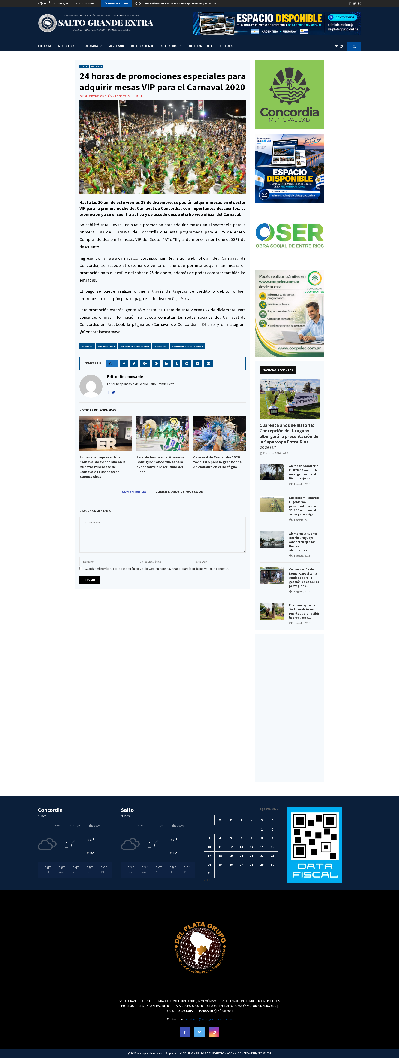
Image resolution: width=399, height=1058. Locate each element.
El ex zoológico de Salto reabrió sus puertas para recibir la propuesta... (304, 611)
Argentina (66, 46)
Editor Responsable (95, 95)
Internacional (142, 46)
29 (261, 864)
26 (231, 864)
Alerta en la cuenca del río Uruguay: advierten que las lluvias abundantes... (303, 541)
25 (220, 864)
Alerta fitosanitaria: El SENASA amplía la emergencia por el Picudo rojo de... (304, 472)
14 (251, 847)
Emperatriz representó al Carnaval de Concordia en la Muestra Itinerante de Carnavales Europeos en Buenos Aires (102, 467)
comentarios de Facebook (179, 491)
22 (261, 856)
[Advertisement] (290, 708)
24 (209, 864)
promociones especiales (187, 346)
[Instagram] (342, 46)
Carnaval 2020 (106, 346)
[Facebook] (333, 46)
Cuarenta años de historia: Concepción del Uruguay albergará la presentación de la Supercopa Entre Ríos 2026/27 (289, 436)
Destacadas (96, 66)
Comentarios (134, 491)
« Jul (207, 880)
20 (241, 856)
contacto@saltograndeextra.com (209, 1019)
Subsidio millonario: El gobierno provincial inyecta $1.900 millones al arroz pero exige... (304, 506)
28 (251, 864)
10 (209, 847)
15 (261, 847)
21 (251, 856)
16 (272, 847)
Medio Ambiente (201, 46)
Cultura (226, 46)
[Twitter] (337, 46)
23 (272, 856)
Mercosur (116, 46)
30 (272, 864)
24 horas (87, 346)
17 (209, 856)
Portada (44, 46)
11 (220, 847)
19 (231, 856)
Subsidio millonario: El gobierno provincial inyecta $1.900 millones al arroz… (193, 3)
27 (241, 864)
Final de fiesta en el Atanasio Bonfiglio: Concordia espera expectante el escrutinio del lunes (160, 464)
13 (241, 847)
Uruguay (91, 46)
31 (209, 873)
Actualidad (169, 46)
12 (231, 847)
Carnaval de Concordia (134, 346)
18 (220, 856)
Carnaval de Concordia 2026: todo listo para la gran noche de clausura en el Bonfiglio (217, 462)
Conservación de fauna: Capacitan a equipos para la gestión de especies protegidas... (304, 577)
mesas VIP (160, 346)
